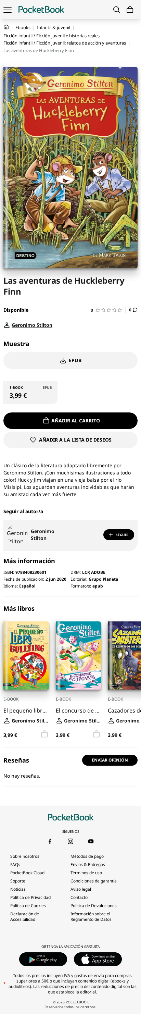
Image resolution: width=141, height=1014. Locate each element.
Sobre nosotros (24, 856)
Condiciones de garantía (93, 881)
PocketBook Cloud (27, 873)
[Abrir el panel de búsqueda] (116, 9)
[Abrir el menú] (7, 9)
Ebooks (22, 27)
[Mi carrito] (130, 9)
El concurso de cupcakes (78, 710)
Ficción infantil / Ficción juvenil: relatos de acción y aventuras (64, 43)
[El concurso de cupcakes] (78, 655)
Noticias (18, 889)
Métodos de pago (87, 856)
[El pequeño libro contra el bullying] (26, 655)
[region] (70, 672)
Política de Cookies (28, 905)
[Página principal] (41, 9)
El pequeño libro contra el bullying (26, 710)
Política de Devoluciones (93, 905)
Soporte (17, 881)
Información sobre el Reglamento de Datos (91, 916)
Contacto (79, 897)
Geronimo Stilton (42, 534)
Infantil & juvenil (53, 27)
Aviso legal (80, 889)
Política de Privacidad (30, 897)
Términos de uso (86, 873)
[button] (108, 310)
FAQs (15, 864)
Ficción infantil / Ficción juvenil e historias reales (51, 36)
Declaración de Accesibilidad (24, 916)
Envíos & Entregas (87, 864)
